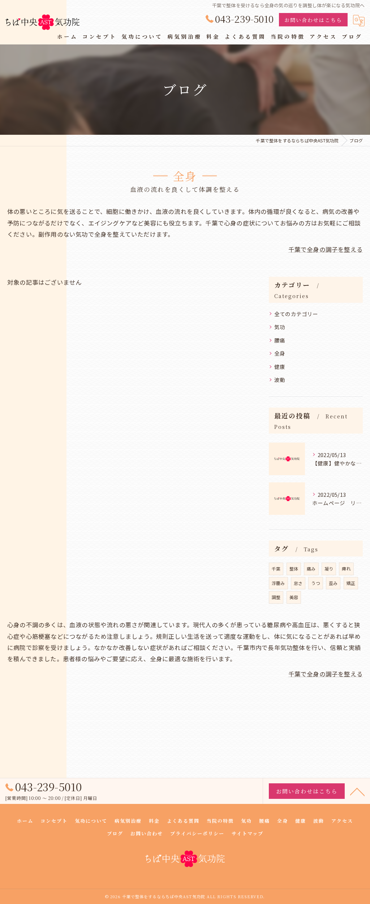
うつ (315, 583)
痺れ (346, 568)
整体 (293, 568)
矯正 (351, 583)
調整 (276, 597)
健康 (279, 366)
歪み (333, 583)
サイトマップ (247, 833)
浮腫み (278, 583)
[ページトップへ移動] (357, 791)
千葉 (276, 568)
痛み (311, 568)
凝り (328, 568)
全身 (279, 353)
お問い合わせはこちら (313, 19)
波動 (279, 379)
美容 (293, 597)
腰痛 (279, 340)
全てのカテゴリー (296, 314)
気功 (279, 327)
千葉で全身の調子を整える (325, 249)
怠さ (298, 583)
